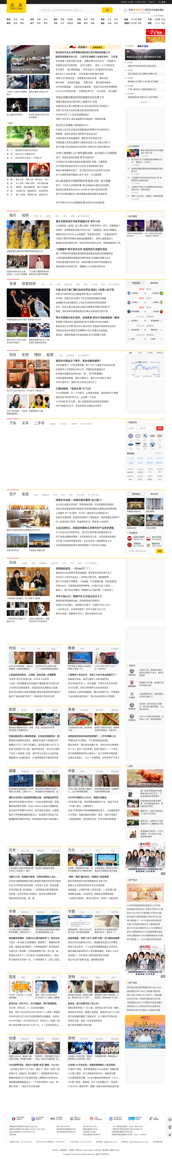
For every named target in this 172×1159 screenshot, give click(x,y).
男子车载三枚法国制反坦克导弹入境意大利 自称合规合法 (83, 147)
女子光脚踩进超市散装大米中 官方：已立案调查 (78, 175)
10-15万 (140, 458)
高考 (82, 649)
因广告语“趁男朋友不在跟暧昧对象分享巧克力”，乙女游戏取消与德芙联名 (151, 793)
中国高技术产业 (86, 91)
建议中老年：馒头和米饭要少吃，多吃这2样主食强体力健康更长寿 (99, 745)
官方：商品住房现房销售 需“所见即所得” (75, 157)
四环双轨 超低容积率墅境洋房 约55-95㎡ (144, 987)
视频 (62, 19)
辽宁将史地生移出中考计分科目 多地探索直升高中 (80, 166)
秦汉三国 (25, 851)
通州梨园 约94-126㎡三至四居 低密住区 (143, 991)
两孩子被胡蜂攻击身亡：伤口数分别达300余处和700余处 (83, 170)
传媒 (97, 912)
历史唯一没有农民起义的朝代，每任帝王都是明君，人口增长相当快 (41, 894)
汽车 (12, 423)
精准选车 (159, 463)
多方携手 (60, 69)
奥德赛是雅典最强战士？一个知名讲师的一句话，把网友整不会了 (40, 1082)
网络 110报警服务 (77, 1118)
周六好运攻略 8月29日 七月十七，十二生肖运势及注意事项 (37, 1025)
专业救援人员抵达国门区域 (68, 61)
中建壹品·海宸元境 (133, 511)
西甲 (85, 284)
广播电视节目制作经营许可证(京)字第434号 (127, 1129)
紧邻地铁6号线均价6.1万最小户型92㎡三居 (145, 909)
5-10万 (131, 458)
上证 (130, 353)
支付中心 (55, 1150)
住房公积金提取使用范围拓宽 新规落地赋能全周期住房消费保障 (86, 509)
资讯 (55, 495)
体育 (12, 284)
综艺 (65, 216)
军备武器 (40, 912)
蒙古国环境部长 (103, 82)
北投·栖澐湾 (150, 511)
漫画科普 (40, 1039)
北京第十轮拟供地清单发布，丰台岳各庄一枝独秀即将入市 (84, 541)
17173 (157, 23)
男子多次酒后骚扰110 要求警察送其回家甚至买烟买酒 (81, 194)
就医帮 (55, 771)
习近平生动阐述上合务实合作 (94, 57)
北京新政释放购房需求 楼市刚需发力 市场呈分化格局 (81, 545)
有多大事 (30, 179)
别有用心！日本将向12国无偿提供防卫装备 (88, 955)
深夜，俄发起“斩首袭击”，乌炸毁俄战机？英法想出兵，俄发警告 (39, 947)
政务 (163, 23)
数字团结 (60, 82)
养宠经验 (84, 977)
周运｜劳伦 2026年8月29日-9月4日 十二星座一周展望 (34, 1012)
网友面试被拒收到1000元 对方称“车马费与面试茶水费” (82, 190)
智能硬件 (43, 563)
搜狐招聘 (63, 1150)
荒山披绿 (112, 91)
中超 (58, 284)
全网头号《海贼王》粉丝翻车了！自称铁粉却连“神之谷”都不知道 (39, 1073)
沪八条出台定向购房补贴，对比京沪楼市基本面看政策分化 (84, 532)
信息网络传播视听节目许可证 (122, 1132)
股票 (49, 355)
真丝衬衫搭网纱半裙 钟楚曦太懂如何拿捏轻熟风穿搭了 (35, 692)
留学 (97, 649)
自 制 (10, 183)
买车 (62, 23)
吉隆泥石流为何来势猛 (66, 65)
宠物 (71, 977)
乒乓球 (94, 284)
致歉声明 (115, 912)
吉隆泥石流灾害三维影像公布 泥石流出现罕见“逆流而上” (82, 106)
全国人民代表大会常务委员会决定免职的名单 (77, 110)
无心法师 (20, 183)
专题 (22, 19)
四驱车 (131, 463)
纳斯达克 (160, 353)
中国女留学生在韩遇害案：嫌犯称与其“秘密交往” (79, 138)
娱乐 (12, 215)
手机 (64, 563)
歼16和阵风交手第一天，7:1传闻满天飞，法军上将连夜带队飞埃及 (40, 960)
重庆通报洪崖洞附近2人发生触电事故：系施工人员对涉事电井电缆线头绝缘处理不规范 (109, 951)
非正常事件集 (42, 183)
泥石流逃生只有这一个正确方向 (28, 158)
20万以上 (159, 458)
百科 (63, 495)
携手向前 (103, 78)
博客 (139, 19)
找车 (160, 428)
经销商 (74, 424)
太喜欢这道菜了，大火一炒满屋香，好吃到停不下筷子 (93, 758)
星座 (12, 977)
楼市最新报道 (157, 539)
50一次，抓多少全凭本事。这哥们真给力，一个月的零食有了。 (98, 749)
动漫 (109, 23)
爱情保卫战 (32, 194)
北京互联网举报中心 (39, 1118)
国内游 (24, 710)
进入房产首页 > (94, 495)
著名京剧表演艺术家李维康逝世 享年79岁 (87, 881)
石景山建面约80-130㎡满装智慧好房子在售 (145, 935)
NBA (45, 19)
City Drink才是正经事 (66, 91)
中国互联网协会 (98, 1118)
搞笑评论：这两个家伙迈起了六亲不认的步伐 (151, 812)
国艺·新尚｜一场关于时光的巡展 (24, 1086)
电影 (57, 216)
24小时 (134, 19)
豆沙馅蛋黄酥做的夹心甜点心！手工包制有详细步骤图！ (95, 753)
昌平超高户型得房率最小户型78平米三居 (144, 917)
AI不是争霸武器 (63, 87)
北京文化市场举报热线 (118, 1118)
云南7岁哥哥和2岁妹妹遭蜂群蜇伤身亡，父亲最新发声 (94, 810)
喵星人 (98, 977)
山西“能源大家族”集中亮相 (91, 74)
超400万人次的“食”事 (66, 74)
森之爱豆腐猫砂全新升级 (80, 1025)
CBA (50, 284)
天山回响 (101, 91)
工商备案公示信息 (89, 1132)
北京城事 (129, 46)
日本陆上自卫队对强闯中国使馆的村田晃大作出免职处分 (83, 129)
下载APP (151, 2)
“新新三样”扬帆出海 (65, 78)
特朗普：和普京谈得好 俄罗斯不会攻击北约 (76, 134)
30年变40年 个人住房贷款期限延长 (72, 115)
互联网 (24, 563)
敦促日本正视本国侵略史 (105, 87)
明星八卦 (38, 216)
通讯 (33, 563)
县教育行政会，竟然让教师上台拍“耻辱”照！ (89, 679)
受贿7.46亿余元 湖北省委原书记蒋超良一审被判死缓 (81, 119)
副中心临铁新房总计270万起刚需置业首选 (144, 932)
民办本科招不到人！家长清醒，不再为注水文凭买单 (92, 683)
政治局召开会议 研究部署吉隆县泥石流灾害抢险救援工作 (83, 52)
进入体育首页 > (115, 284)
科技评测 (54, 563)
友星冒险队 (43, 191)
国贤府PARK (131, 528)
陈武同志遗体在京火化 (66, 57)
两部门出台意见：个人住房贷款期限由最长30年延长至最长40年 (98, 947)
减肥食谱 (115, 710)
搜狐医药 (25, 771)
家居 (45, 23)
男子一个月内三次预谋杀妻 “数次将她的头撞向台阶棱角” (82, 185)
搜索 (160, 551)
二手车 (39, 423)
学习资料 (115, 649)
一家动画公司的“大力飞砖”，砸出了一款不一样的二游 (34, 1069)
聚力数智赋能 (73, 69)
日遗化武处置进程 (82, 87)
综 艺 (10, 194)
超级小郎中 (30, 183)
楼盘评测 (156, 544)
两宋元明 (55, 851)
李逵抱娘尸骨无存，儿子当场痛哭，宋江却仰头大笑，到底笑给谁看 (151, 834)
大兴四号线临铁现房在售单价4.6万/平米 (143, 905)
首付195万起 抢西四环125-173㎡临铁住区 (144, 928)
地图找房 (45, 495)
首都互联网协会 (138, 1118)
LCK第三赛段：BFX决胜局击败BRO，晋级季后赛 (92, 1073)
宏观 (15, 23)
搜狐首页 (16, 6)
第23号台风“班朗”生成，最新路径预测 (86, 960)
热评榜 (134, 23)
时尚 (12, 648)
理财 (22, 23)
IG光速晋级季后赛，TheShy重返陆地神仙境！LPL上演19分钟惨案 (99, 1078)
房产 (12, 494)
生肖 (54, 977)
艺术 (113, 851)
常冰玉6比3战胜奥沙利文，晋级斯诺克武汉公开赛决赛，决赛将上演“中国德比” (105, 942)
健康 (92, 23)
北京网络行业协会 (59, 1118)
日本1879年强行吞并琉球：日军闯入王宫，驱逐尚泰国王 (36, 885)
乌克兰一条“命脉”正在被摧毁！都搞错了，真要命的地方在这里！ (39, 942)
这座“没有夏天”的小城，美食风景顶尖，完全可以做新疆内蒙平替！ (40, 749)
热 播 (10, 179)
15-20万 (150, 458)
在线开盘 (80, 495)
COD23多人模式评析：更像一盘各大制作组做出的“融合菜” (96, 1086)
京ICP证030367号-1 (90, 1127)
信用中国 (13, 1135)
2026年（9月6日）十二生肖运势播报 (26, 1008)
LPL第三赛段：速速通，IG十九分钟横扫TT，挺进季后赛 (95, 1082)
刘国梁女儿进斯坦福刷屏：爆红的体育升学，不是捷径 (93, 692)
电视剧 (70, 19)
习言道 (114, 57)
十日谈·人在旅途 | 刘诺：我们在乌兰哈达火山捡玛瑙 (33, 753)
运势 (38, 977)
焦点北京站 (157, 537)
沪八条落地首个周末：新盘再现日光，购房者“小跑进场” (82, 522)
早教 (82, 771)
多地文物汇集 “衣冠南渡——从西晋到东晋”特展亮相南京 (35, 890)
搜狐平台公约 (115, 1150)
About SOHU (88, 1150)
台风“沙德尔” (86, 65)
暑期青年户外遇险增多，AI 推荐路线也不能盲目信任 (34, 758)
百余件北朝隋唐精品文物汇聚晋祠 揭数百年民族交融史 (35, 881)
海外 (71, 495)
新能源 (70, 23)
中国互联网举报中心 (20, 1118)
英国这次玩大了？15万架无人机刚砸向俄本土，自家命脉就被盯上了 (41, 955)
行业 (61, 355)
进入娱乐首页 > (84, 216)
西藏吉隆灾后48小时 (94, 61)
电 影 (10, 187)
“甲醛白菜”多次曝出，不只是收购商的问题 (88, 740)
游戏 (116, 23)
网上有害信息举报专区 (155, 39)
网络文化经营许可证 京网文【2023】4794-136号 (27, 1129)
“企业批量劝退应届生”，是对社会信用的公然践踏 (91, 696)
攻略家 (55, 710)
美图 (72, 216)
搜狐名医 (40, 771)
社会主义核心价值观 (155, 32)
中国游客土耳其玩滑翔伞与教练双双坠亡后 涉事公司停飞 (83, 142)
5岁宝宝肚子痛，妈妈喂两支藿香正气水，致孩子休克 (93, 802)
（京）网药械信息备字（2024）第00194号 (127, 1127)
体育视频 (29, 284)
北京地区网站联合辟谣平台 (66, 1132)
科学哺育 (99, 771)
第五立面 (20, 179)
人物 (38, 649)
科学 (72, 563)
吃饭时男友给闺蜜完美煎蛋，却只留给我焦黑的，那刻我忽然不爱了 (151, 803)
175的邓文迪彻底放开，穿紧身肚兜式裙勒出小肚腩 (33, 688)
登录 (163, 2)
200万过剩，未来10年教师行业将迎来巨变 (88, 688)
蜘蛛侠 (19, 187)
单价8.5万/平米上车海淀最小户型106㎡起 (144, 913)
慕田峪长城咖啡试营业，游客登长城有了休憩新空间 (33, 740)
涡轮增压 (150, 463)
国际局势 (25, 912)
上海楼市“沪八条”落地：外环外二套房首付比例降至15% (82, 513)
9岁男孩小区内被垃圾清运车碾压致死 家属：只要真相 (81, 162)
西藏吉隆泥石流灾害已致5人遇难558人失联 (76, 102)
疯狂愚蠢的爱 (29, 187)
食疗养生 (99, 710)
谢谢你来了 (43, 194)
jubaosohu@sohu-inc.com (138, 1142)
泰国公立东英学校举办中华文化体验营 (86, 885)
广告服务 (71, 1150)
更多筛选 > (159, 453)
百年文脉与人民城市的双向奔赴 (98, 69)
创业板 (150, 353)
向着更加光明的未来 (86, 78)
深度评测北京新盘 (158, 546)
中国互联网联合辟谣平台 (92, 1135)
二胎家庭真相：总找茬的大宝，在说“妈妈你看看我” (92, 819)
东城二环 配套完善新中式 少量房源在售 (143, 924)
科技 (12, 563)
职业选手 (99, 1039)
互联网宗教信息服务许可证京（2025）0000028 (129, 1135)
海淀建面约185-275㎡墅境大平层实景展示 (144, 1002)
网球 (103, 284)
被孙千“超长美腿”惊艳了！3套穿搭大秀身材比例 (31, 696)
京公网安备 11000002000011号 (23, 1132)
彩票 (139, 23)
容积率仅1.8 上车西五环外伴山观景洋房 (143, 1006)
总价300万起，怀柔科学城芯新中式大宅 (143, 999)
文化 (109, 19)
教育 (86, 23)
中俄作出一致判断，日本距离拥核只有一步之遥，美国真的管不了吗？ (42, 951)
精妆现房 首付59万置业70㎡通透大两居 (143, 1010)
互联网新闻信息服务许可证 (66, 1129)
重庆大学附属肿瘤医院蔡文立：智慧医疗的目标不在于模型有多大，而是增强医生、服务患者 (53, 815)
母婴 (92, 19)
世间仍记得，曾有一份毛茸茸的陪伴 (85, 1021)
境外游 (39, 710)
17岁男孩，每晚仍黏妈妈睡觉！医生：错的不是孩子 (93, 815)
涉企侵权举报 (157, 1142)
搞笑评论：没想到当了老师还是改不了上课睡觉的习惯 (151, 822)
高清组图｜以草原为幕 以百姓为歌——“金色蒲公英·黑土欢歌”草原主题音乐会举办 (107, 890)
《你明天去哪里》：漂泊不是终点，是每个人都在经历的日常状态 (98, 898)
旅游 (86, 19)
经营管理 (70, 355)
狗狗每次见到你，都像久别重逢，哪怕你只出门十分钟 (93, 1012)
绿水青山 (39, 179)
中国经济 (111, 61)
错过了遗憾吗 (42, 187)
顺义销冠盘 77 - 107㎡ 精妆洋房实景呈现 (144, 920)
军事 (15, 19)
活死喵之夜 (21, 191)
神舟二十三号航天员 (104, 65)
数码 (79, 563)
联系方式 (79, 1150)
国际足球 (68, 284)
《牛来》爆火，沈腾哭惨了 (81, 806)
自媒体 (53, 424)
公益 (163, 19)
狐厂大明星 (21, 194)
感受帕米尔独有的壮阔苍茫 (26, 150)
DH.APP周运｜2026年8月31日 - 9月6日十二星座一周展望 (36, 1021)
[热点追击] (143, 46)
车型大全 (63, 424)
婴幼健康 (115, 771)
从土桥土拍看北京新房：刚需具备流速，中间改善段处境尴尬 (85, 504)
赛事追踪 (115, 1039)
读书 (97, 851)
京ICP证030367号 (63, 1127)
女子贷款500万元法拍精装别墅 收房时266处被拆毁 (80, 202)
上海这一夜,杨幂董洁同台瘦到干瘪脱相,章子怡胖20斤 (34, 683)
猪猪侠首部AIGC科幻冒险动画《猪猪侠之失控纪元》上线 (36, 1078)
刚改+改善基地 (138, 546)
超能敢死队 (32, 191)
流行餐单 (84, 710)
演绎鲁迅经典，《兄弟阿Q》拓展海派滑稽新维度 (91, 894)
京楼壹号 (137, 544)
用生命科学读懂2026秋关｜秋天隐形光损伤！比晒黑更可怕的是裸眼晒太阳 (44, 810)
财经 (12, 355)
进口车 (140, 463)
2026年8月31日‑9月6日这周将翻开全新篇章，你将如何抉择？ (38, 1016)
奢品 (54, 649)
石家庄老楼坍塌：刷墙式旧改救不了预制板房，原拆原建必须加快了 (88, 517)
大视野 (157, 19)
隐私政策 (105, 1150)
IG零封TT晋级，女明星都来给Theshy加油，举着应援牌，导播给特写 (101, 1069)
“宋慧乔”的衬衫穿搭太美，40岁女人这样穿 (29, 679)
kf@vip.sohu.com (110, 1142)
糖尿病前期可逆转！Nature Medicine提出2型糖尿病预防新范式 (39, 806)
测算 (23, 977)
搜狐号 (131, 666)
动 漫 (10, 191)
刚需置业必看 (138, 539)
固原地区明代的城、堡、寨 (22, 898)
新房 (39, 23)
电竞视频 (84, 1039)
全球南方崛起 (73, 82)
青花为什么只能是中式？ (25, 154)
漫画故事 (25, 1039)
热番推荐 (55, 1039)
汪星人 (114, 977)
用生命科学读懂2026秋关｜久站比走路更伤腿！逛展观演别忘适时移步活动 (44, 802)
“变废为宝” (88, 82)
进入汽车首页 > (86, 424)
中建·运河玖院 (151, 528)
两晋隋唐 (40, 851)
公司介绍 (97, 1150)
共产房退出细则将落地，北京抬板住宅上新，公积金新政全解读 (86, 537)
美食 (71, 709)
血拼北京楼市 (139, 537)
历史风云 (55, 912)
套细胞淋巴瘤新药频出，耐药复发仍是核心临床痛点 (33, 819)
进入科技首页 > (91, 563)
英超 (39, 19)
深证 (140, 353)
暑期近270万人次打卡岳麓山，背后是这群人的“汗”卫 (34, 745)
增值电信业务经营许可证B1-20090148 (23, 1127)
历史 (116, 19)
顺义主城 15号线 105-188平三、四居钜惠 (144, 995)
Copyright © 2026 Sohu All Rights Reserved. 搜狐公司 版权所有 (86, 1154)
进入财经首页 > (84, 355)
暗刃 (47, 179)
